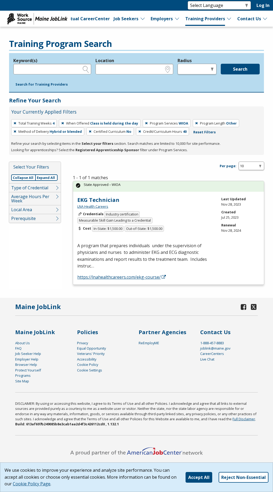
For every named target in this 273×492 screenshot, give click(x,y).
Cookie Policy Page (31, 484)
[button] (41, 84)
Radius (185, 60)
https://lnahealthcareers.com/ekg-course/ (119, 277)
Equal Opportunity (91, 348)
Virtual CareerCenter (86, 19)
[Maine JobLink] (37, 19)
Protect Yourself (28, 370)
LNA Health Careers (92, 206)
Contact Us (249, 19)
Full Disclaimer (243, 419)
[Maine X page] (254, 306)
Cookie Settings (89, 370)
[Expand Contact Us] (265, 19)
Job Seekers (126, 19)
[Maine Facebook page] (243, 306)
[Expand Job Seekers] (143, 19)
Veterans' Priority (91, 353)
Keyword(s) (25, 60)
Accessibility (86, 359)
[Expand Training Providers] (229, 19)
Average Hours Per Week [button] (30, 199)
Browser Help (26, 364)
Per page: (228, 165)
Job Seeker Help (28, 353)
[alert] (168, 186)
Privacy (82, 343)
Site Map (22, 381)
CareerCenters (212, 353)
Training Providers (205, 19)
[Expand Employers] (177, 19)
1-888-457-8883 (212, 343)
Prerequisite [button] (23, 218)
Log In (263, 5)
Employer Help (26, 359)
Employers (162, 19)
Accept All (199, 477)
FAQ (18, 348)
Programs (23, 375)
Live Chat (207, 359)
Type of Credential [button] (29, 188)
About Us (22, 343)
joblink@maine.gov (215, 348)
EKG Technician (98, 199)
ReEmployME (149, 343)
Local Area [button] (21, 210)
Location (104, 60)
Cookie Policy (87, 364)
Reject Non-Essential (243, 477)
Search (240, 69)
